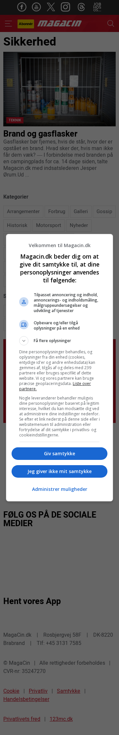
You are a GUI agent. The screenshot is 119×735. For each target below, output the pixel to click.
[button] (59, 340)
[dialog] (59, 367)
